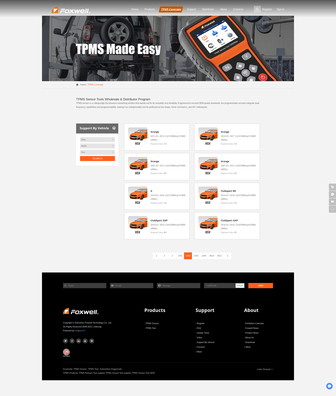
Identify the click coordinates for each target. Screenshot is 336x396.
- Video (199, 337)
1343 (196, 256)
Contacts (238, 9)
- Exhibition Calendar (254, 323)
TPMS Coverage (171, 9)
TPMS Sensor (79, 369)
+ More (199, 352)
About (223, 9)
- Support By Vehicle (205, 342)
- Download (249, 342)
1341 (180, 256)
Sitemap (98, 327)
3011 (219, 256)
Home (135, 9)
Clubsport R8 (228, 190)
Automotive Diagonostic (111, 369)
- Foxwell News (251, 328)
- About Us (249, 337)
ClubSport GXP (159, 220)
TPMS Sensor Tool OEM (143, 373)
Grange (155, 131)
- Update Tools (202, 333)
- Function (200, 347)
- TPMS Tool (150, 328)
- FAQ (198, 328)
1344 (203, 256)
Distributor (208, 9)
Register (267, 9)
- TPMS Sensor (151, 323)
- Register (200, 323)
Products (150, 9)
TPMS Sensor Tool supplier (118, 373)
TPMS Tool (93, 369)
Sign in (280, 9)
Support (191, 9)
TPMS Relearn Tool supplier (92, 373)
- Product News (251, 333)
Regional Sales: (159, 144)
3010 (211, 256)
